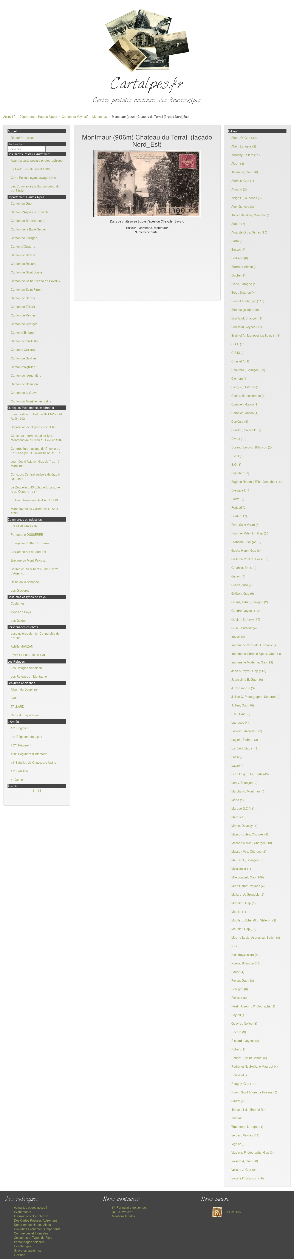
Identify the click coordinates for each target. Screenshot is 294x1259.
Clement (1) (239, 378)
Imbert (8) (238, 636)
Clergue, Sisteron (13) (246, 387)
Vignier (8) (238, 1144)
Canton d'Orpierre (23, 246)
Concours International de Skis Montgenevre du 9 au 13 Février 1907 (37, 437)
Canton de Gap (21, 203)
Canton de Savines (24, 358)
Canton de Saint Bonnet (27, 272)
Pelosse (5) (239, 997)
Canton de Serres (23, 298)
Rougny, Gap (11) (243, 1083)
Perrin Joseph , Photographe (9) (253, 1006)
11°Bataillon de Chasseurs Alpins (33, 762)
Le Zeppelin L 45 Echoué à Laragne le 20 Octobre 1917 (35, 489)
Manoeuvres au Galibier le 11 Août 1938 (34, 511)
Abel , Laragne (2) (243, 146)
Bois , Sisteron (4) (243, 292)
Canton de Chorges (24, 324)
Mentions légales (123, 1216)
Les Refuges (22, 1246)
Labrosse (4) (240, 722)
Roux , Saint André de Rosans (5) (254, 1092)
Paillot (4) (237, 972)
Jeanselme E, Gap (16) (247, 679)
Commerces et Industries (31, 1233)
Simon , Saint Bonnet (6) (248, 1109)
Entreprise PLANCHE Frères (30, 543)
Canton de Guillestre (25, 341)
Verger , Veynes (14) (245, 1135)
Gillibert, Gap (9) (242, 593)
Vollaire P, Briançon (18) (247, 1178)
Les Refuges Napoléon (26, 668)
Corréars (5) (239, 421)
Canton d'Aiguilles (23, 367)
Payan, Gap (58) (242, 980)
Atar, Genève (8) (242, 206)
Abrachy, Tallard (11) (245, 155)
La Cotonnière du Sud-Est (28, 552)
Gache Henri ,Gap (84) (247, 550)
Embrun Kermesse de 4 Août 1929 (34, 500)
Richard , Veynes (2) (245, 1040)
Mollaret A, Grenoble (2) (247, 894)
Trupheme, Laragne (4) (247, 1126)
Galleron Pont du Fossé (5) (249, 559)
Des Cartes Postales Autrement (35, 1220)
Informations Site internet (31, 1216)
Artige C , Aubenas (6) (246, 198)
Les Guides (18, 620)
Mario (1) (237, 800)
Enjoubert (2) (240, 473)
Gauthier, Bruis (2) (243, 567)
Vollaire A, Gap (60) (244, 1161)
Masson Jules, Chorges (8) (249, 834)
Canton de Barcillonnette (27, 220)
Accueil (8, 116)
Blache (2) (238, 275)
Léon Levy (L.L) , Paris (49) (250, 774)
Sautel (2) (238, 1101)
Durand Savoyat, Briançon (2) (251, 447)
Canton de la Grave (24, 392)
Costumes (18, 603)
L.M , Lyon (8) (240, 714)
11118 (36, 790)
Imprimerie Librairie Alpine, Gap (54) (256, 653)
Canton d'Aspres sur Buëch (29, 212)
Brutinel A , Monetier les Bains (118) (255, 335)
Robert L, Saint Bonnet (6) (249, 1058)
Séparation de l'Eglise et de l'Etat (33, 427)
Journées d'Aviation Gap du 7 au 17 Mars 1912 (35, 463)
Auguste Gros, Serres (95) (249, 232)
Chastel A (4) (240, 361)
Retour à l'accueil (22, 137)
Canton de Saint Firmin (26, 289)
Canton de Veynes (74, 116)
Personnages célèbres (29, 1242)
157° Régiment (21, 745)
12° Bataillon (19, 771)
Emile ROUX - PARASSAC (28, 655)
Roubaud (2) (240, 1075)
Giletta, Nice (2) (242, 585)
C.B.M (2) (237, 352)
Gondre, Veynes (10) (245, 610)
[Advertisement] (147, 266)
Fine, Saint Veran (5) (245, 524)
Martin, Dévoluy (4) (244, 825)
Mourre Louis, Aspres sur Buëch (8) (255, 937)
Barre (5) (237, 241)
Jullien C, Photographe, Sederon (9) (255, 696)
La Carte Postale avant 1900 (30, 169)
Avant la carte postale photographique (37, 160)
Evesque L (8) (241, 490)
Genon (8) (238, 576)
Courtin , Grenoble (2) (246, 430)
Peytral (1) (238, 1015)
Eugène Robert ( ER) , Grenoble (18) (256, 481)
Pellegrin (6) (239, 989)
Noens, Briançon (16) (245, 963)
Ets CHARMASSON (24, 526)
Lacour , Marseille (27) (246, 731)
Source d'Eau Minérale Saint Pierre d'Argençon (35, 571)
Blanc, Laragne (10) (244, 284)
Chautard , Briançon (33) (248, 370)
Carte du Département (26, 715)
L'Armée (19, 1255)
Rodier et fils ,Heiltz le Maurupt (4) (254, 1066)
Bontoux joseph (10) (245, 309)
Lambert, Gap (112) (244, 748)
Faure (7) (237, 499)
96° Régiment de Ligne (26, 736)
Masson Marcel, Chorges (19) (251, 843)
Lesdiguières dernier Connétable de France (35, 635)
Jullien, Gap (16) (242, 705)
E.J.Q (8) (237, 456)
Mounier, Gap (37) (243, 929)
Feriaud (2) (239, 507)
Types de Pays (21, 612)
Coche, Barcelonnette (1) (248, 395)
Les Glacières (20, 590)
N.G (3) (236, 946)
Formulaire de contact (131, 1207)
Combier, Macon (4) (244, 413)
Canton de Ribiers (23, 255)
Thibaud (237, 1118)
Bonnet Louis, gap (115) (247, 301)
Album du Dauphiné (24, 689)
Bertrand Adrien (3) (244, 266)
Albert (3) (237, 163)
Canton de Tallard (23, 306)
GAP (14, 698)
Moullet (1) (238, 911)
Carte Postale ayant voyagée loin (33, 177)
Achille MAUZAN (22, 646)
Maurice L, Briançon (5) (247, 860)
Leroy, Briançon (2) (244, 782)
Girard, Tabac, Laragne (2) (249, 602)
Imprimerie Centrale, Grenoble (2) (254, 645)
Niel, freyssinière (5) (245, 954)
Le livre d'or (124, 1212)
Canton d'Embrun (23, 332)
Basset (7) (238, 249)
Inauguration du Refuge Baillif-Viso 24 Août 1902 (36, 416)
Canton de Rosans (23, 263)
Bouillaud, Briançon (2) (246, 318)
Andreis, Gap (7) (242, 180)
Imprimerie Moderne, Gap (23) (252, 662)
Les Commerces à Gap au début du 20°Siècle (35, 188)
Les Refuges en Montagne (29, 676)
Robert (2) (238, 1049)
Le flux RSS (232, 1212)
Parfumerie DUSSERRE (27, 534)
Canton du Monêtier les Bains (31, 401)
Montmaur (99, 116)
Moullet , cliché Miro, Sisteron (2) (253, 920)
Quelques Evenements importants (37, 1229)
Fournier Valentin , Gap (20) (250, 533)
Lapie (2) (237, 757)
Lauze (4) (237, 765)
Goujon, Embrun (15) (245, 619)
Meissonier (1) (241, 868)
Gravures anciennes (28, 1250)
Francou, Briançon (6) (246, 542)
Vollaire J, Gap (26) (244, 1169)
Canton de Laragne (24, 238)
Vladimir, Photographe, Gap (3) (252, 1152)
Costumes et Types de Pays (33, 1237)
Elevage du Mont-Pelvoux (28, 560)
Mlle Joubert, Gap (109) (247, 877)
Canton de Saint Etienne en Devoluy (35, 281)
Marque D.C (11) (242, 808)
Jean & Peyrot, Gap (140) (248, 671)
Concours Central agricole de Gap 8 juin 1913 (35, 476)
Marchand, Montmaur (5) (248, 791)
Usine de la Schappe (25, 582)
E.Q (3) (236, 464)
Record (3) (238, 1032)
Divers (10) (238, 438)
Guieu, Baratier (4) (244, 628)
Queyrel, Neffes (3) (244, 1023)
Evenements (22, 1212)
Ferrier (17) (239, 516)
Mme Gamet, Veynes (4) (248, 886)
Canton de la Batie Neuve (28, 229)
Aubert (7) (238, 223)
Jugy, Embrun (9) (243, 688)
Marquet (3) (239, 817)
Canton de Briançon (24, 384)
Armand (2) (239, 189)
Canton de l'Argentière (26, 375)
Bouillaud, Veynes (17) (246, 327)
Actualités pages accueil (30, 1207)
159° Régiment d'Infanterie (29, 754)
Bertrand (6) (239, 258)
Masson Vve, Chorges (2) (248, 851)
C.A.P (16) (238, 344)
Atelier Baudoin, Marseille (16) (251, 215)
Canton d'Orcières (23, 349)
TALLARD (17, 706)
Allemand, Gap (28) (244, 172)
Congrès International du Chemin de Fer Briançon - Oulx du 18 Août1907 (35, 450)
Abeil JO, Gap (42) (244, 137)
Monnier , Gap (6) (243, 903)
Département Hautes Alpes (37, 116)
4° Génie (17, 779)
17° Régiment (20, 728)
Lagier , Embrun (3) (244, 739)
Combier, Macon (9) (244, 404)
